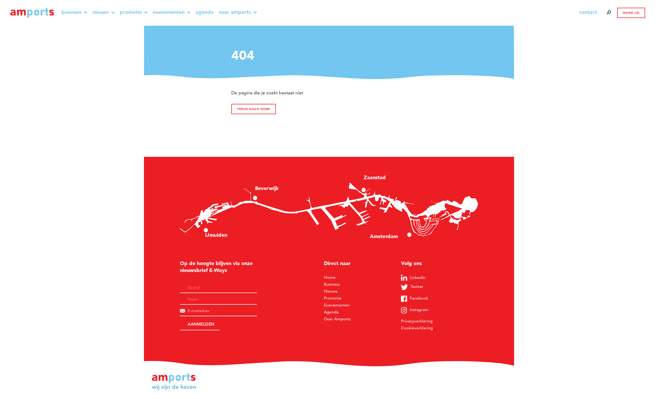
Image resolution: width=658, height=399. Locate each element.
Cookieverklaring (417, 327)
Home (329, 277)
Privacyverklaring (417, 321)
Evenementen (169, 12)
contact (588, 12)
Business (71, 12)
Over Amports (235, 12)
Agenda (205, 12)
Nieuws (101, 12)
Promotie (131, 12)
